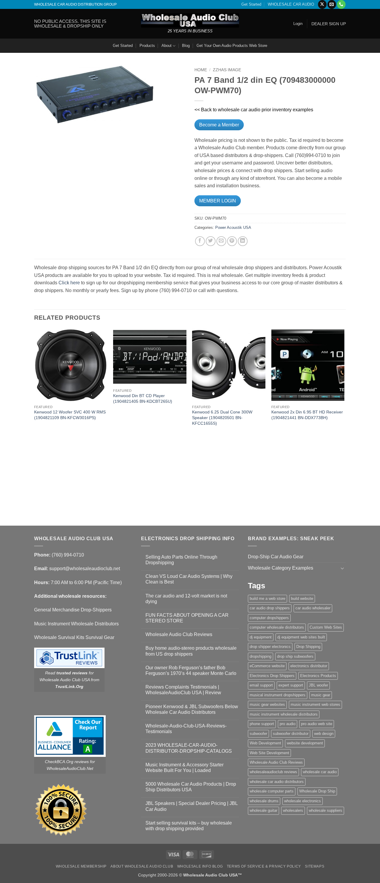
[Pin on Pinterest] (232, 241)
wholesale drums (264, 801)
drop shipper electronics (270, 646)
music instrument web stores (315, 704)
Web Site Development (269, 753)
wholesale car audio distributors (277, 781)
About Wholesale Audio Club (141, 866)
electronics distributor (308, 666)
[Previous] (34, 426)
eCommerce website (267, 666)
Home (200, 70)
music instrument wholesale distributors (284, 714)
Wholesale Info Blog (200, 866)
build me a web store (267, 598)
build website (302, 598)
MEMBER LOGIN (217, 200)
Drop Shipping (308, 646)
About (167, 45)
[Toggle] (342, 568)
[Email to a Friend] (221, 241)
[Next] (344, 426)
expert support (290, 685)
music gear (320, 695)
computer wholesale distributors (277, 627)
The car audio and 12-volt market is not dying (186, 598)
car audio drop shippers (270, 608)
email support (261, 685)
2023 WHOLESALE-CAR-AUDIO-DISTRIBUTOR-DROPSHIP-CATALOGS (188, 748)
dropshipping (260, 656)
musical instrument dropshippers (277, 695)
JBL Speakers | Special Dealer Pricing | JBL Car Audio (191, 806)
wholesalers (293, 810)
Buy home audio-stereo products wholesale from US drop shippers (191, 651)
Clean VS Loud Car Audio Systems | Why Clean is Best (188, 579)
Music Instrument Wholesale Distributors (76, 623)
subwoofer (258, 733)
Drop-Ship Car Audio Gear (275, 556)
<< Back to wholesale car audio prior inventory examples (253, 109)
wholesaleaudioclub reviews (273, 772)
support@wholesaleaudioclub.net (84, 568)
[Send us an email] (331, 4)
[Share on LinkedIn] (243, 241)
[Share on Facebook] (200, 241)
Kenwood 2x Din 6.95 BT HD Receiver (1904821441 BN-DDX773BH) (307, 415)
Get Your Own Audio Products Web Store (232, 45)
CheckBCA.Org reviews (67, 761)
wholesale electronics (302, 801)
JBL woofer (318, 685)
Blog (186, 45)
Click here (69, 282)
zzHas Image (227, 70)
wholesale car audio (320, 772)
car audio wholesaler (312, 608)
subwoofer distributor (290, 733)
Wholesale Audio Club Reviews (178, 634)
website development (305, 743)
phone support (262, 724)
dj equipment (261, 637)
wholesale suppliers (325, 810)
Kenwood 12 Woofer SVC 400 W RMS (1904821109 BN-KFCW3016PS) (70, 415)
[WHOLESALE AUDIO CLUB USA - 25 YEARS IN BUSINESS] (190, 20)
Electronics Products (318, 675)
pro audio (287, 724)
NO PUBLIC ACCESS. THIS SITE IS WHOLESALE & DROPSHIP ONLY (70, 23)
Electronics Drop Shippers (272, 675)
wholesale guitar (263, 810)
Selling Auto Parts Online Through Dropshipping (181, 559)
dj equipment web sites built (301, 637)
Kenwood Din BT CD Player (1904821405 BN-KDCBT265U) (142, 398)
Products (147, 45)
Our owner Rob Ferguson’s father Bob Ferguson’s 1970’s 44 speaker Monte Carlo (190, 670)
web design (323, 733)
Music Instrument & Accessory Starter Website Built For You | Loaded (184, 767)
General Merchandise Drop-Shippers (73, 609)
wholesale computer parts (272, 791)
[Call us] (341, 4)
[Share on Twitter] (211, 241)
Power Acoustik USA (233, 227)
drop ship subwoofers (295, 656)
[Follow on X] (322, 4)
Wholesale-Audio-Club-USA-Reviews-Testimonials (186, 728)
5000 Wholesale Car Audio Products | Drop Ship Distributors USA (190, 786)
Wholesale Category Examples (280, 567)
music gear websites (267, 704)
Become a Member (219, 124)
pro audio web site (316, 724)
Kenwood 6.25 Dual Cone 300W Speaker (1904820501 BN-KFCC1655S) (222, 417)
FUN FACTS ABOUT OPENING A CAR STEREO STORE (187, 618)
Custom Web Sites (326, 627)
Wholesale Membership (81, 866)
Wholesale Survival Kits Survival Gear (74, 637)
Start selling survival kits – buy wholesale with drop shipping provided (188, 825)
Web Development (265, 743)
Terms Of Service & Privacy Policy (264, 866)
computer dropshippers (269, 618)
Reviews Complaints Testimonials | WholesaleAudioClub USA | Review (183, 689)
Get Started (251, 4)
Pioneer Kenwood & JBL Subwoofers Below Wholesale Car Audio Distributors (191, 709)
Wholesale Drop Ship (317, 791)
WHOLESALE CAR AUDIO (291, 4)
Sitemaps (314, 866)
